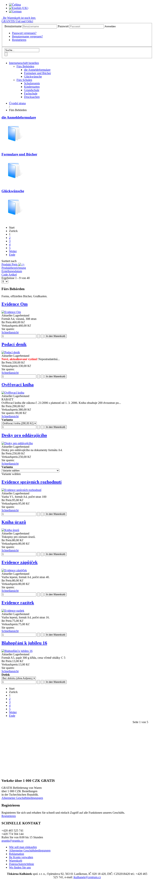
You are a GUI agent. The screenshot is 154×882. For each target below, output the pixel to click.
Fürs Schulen (24, 80)
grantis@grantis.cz (12, 840)
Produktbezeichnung (14, 267)
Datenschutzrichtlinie (21, 864)
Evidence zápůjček (20, 562)
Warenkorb (15, 860)
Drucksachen (32, 96)
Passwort (63, 26)
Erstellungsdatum (12, 271)
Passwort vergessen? (24, 33)
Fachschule (30, 93)
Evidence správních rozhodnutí (32, 481)
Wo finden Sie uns (20, 867)
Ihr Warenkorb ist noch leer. (19, 17)
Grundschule (31, 90)
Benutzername (13, 26)
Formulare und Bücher (37, 73)
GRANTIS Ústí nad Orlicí (17, 21)
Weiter (13, 251)
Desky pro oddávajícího (24, 435)
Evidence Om (15, 304)
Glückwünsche (33, 76)
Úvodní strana (17, 103)
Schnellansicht (10, 332)
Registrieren (19, 39)
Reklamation (16, 853)
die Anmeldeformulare (37, 69)
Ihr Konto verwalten (21, 857)
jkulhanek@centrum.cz (87, 877)
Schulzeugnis (32, 83)
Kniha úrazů (14, 522)
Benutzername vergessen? (27, 36)
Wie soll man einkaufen (23, 847)
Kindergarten (32, 86)
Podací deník (14, 344)
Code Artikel (9, 274)
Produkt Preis (10, 264)
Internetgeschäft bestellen (24, 63)
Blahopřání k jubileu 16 (24, 642)
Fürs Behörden (25, 66)
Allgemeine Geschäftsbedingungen (22, 798)
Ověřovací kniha (18, 384)
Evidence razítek (18, 602)
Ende (12, 254)
